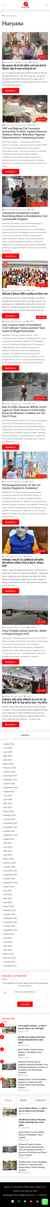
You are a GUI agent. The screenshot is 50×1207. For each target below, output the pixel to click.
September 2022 (10, 930)
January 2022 (9, 962)
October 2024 (9, 831)
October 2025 (9, 784)
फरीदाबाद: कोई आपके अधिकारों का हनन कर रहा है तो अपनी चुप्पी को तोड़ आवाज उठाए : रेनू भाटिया (24, 701)
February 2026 (10, 768)
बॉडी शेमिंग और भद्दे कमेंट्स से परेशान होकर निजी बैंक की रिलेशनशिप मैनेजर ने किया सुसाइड (31, 1040)
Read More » (10, 91)
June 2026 (8, 752)
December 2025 (10, 776)
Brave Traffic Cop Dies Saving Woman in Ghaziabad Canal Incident (30, 1052)
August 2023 (9, 887)
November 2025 (10, 780)
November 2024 (10, 827)
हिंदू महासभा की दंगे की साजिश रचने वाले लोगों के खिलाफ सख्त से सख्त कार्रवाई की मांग (24, 67)
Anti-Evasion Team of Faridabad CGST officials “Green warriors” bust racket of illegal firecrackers (23, 328)
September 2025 (10, 788)
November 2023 (10, 875)
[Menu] (3, 6)
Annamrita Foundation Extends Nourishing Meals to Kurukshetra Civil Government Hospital (24, 216)
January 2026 (9, 772)
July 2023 (8, 890)
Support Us (40, 1187)
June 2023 (8, 894)
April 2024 (8, 855)
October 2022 (9, 926)
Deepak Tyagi (9, 291)
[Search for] (47, 6)
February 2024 (10, 863)
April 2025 (8, 807)
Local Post (43, 1195)
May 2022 (8, 946)
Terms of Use (18, 1191)
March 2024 (9, 859)
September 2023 (11, 883)
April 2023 (8, 902)
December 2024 (10, 823)
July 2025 (8, 795)
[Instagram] (37, 1201)
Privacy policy (28, 1187)
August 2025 (9, 791)
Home (6, 16)
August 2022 (9, 934)
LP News (7, 322)
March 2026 (9, 764)
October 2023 (9, 879)
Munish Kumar (9, 62)
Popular (8, 1100)
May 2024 (8, 851)
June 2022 (8, 942)
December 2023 (10, 871)
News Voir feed (9, 210)
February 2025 (10, 815)
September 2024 (11, 835)
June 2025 (8, 799)
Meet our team (31, 1191)
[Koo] (13, 1201)
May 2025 (8, 803)
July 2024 (8, 843)
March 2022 (9, 954)
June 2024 (8, 847)
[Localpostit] (25, 5)
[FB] (19, 1201)
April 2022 (8, 950)
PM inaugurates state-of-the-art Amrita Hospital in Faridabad (21, 486)
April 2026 (8, 760)
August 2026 (9, 744)
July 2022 (8, 938)
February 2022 (10, 958)
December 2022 (10, 918)
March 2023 (9, 906)
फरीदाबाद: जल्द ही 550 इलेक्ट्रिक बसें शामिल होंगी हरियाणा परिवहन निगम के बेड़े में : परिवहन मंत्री (23, 563)
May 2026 (8, 756)
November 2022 (10, 922)
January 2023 (9, 914)
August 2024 (9, 839)
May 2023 (8, 898)
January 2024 (9, 867)
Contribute (17, 1187)
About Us (8, 1187)
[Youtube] (31, 1201)
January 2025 (9, 819)
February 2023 (10, 910)
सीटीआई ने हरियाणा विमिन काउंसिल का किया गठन (25, 294)
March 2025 (9, 811)
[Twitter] (25, 1201)
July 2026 (8, 748)
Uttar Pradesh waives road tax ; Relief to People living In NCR (24, 632)
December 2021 (10, 966)
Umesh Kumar (9, 627)
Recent (23, 1100)
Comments (41, 1100)
